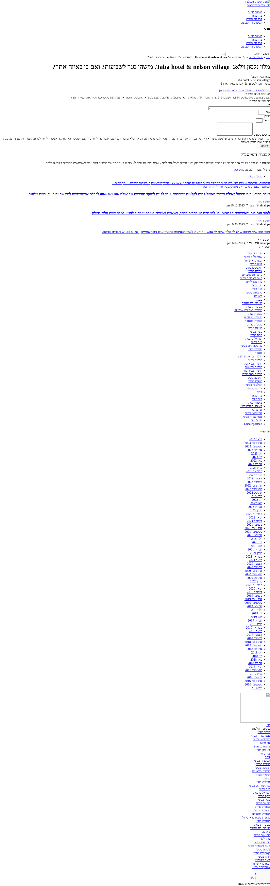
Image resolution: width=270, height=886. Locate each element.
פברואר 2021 (254, 556)
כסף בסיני (256, 335)
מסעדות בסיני (254, 306)
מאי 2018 (256, 659)
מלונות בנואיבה (253, 317)
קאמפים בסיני (253, 267)
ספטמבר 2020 (253, 574)
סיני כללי (257, 289)
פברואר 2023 (254, 471)
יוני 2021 (257, 542)
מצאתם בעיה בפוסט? (257, 94)
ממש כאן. (238, 169)
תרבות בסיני (254, 253)
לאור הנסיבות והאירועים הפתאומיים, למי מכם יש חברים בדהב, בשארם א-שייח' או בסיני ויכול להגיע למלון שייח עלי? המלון (181, 213)
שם (267, 112)
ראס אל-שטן (262, 860)
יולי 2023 (256, 453)
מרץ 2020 (256, 581)
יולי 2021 (256, 538)
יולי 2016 (256, 688)
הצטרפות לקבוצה (251, 22)
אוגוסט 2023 (254, 450)
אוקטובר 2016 (253, 681)
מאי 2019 (256, 617)
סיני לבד (257, 285)
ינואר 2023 (255, 474)
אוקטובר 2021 (253, 528)
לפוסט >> (264, 201)
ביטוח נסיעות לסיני (251, 406)
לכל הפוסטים (254, 19)
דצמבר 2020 (254, 563)
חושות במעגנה (253, 367)
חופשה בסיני (254, 377)
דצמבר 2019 (254, 592)
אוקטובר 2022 (253, 485)
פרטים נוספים (261, 134)
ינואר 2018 (255, 666)
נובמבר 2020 (254, 567)
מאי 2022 (256, 503)
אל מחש (257, 409)
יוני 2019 (257, 613)
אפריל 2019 (255, 620)
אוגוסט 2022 (254, 492)
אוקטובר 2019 (253, 599)
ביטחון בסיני (255, 402)
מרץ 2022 (256, 510)
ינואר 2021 (255, 560)
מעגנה (258, 299)
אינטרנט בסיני (253, 413)
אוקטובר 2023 (253, 442)
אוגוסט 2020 (254, 577)
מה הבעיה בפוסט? (259, 101)
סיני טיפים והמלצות (258, 5)
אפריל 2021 (255, 549)
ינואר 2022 (255, 517)
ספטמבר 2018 (253, 645)
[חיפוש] (223, 54)
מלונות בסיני (256, 57)
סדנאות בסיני (254, 292)
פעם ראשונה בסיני (251, 278)
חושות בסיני (255, 360)
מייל (267, 116)
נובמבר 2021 (254, 524)
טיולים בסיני (255, 349)
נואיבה (258, 296)
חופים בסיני (255, 381)
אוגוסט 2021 (254, 535)
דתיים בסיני (255, 388)
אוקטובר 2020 (253, 570)
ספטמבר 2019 (253, 602)
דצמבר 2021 (254, 521)
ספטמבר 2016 (253, 684)
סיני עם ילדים (254, 281)
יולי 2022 (256, 496)
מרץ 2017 (256, 673)
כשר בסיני (256, 331)
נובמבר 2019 (254, 595)
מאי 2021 (256, 546)
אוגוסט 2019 (254, 606)
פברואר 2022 (254, 514)
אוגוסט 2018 (254, 649)
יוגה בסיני (256, 342)
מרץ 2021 (256, 553)
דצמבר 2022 (254, 478)
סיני (268, 57)
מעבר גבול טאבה (252, 303)
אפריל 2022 (255, 506)
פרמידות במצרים (252, 274)
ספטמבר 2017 (253, 670)
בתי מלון (257, 15)
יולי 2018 (256, 652)
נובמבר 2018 (254, 638)
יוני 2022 (257, 499)
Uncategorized (253, 424)
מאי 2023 (256, 460)
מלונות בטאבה (253, 321)
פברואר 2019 (254, 627)
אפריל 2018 (255, 663)
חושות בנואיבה (253, 363)
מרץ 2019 (256, 624)
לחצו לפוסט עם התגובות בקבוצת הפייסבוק (244, 90)
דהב (259, 392)
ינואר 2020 (255, 588)
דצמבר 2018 (254, 634)
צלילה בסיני (255, 271)
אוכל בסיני (256, 420)
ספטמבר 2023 (253, 446)
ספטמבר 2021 (253, 531)
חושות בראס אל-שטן (249, 356)
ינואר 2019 (255, 631)
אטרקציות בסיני (252, 416)
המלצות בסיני (254, 384)
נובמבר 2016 (254, 677)
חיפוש (266, 53)
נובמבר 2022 (254, 482)
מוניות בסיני (255, 328)
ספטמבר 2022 (253, 489)
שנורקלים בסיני (253, 257)
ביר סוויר (257, 399)
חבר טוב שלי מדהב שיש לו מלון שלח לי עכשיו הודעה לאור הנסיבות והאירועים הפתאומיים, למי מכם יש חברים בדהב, (186, 232)
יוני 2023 (257, 457)
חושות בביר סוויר (252, 370)
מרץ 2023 (256, 467)
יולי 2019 (256, 609)
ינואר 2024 (255, 439)
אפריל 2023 (255, 464)
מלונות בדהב (254, 324)
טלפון (266, 120)
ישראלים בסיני (253, 338)
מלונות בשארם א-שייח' (248, 310)
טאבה (258, 352)
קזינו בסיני (256, 264)
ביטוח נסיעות (262, 746)
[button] (135, 29)
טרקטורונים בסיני (251, 345)
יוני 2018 (257, 656)
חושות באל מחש (252, 374)
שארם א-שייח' (253, 260)
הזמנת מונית (255, 12)
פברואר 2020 (254, 585)
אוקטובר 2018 (253, 641)
